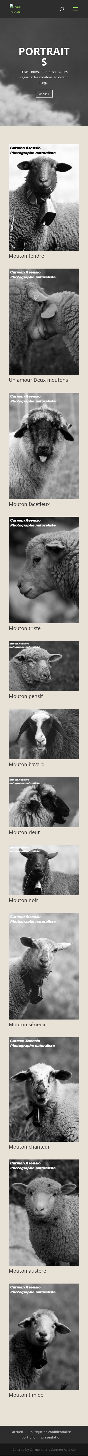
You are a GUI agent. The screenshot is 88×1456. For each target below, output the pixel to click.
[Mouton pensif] (44, 690)
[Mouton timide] (44, 1388)
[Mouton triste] (44, 622)
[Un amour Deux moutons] (44, 373)
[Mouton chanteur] (44, 1140)
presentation (51, 1437)
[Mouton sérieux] (44, 1018)
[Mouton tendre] (44, 249)
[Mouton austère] (44, 1264)
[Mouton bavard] (44, 758)
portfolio (28, 1437)
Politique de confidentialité (50, 1432)
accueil (44, 94)
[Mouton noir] (44, 894)
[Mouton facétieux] (44, 498)
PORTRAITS (44, 56)
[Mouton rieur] (44, 826)
